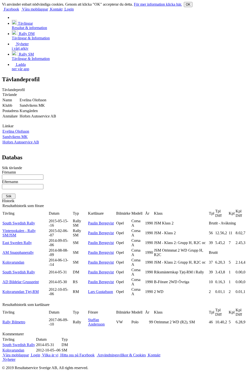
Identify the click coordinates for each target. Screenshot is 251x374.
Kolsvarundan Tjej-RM (20, 292)
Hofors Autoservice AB (20, 142)
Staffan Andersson (96, 322)
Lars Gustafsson (100, 292)
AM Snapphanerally (18, 252)
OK (188, 4)
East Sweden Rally (17, 243)
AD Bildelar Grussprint (20, 282)
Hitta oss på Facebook (77, 355)
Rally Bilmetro (13, 322)
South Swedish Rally (18, 223)
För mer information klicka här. (158, 4)
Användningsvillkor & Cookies (121, 355)
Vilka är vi (49, 355)
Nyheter (8, 359)
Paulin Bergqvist (101, 223)
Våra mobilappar (34, 9)
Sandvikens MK (15, 137)
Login (68, 9)
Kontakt (56, 9)
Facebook (11, 9)
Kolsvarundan (13, 262)
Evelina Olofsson (15, 131)
